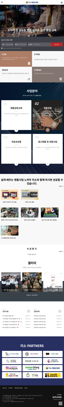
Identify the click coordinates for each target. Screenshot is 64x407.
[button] (29, 31)
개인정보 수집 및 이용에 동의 (9, 48)
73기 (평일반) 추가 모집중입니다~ (10, 321)
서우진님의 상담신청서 (39, 319)
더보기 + (61, 186)
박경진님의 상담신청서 (39, 316)
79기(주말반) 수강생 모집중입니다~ (11, 319)
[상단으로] (60, 403)
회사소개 (5, 388)
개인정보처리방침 (18, 388)
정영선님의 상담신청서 (39, 321)
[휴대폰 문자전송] (61, 2)
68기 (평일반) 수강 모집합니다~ (10, 327)
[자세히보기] (19, 48)
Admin (26, 388)
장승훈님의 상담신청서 (39, 327)
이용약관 (10, 388)
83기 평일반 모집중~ (7, 316)
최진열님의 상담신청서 (39, 324)
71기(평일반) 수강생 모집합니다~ (10, 324)
